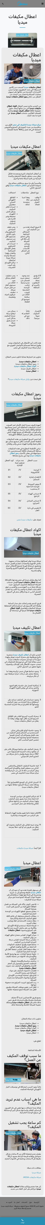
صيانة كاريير (17, 1208)
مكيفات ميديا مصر (24, 520)
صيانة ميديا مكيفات (25, 848)
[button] (42, 3)
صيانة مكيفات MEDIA (32, 1177)
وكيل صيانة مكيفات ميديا (19, 379)
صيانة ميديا (36, 1172)
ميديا (26, 87)
